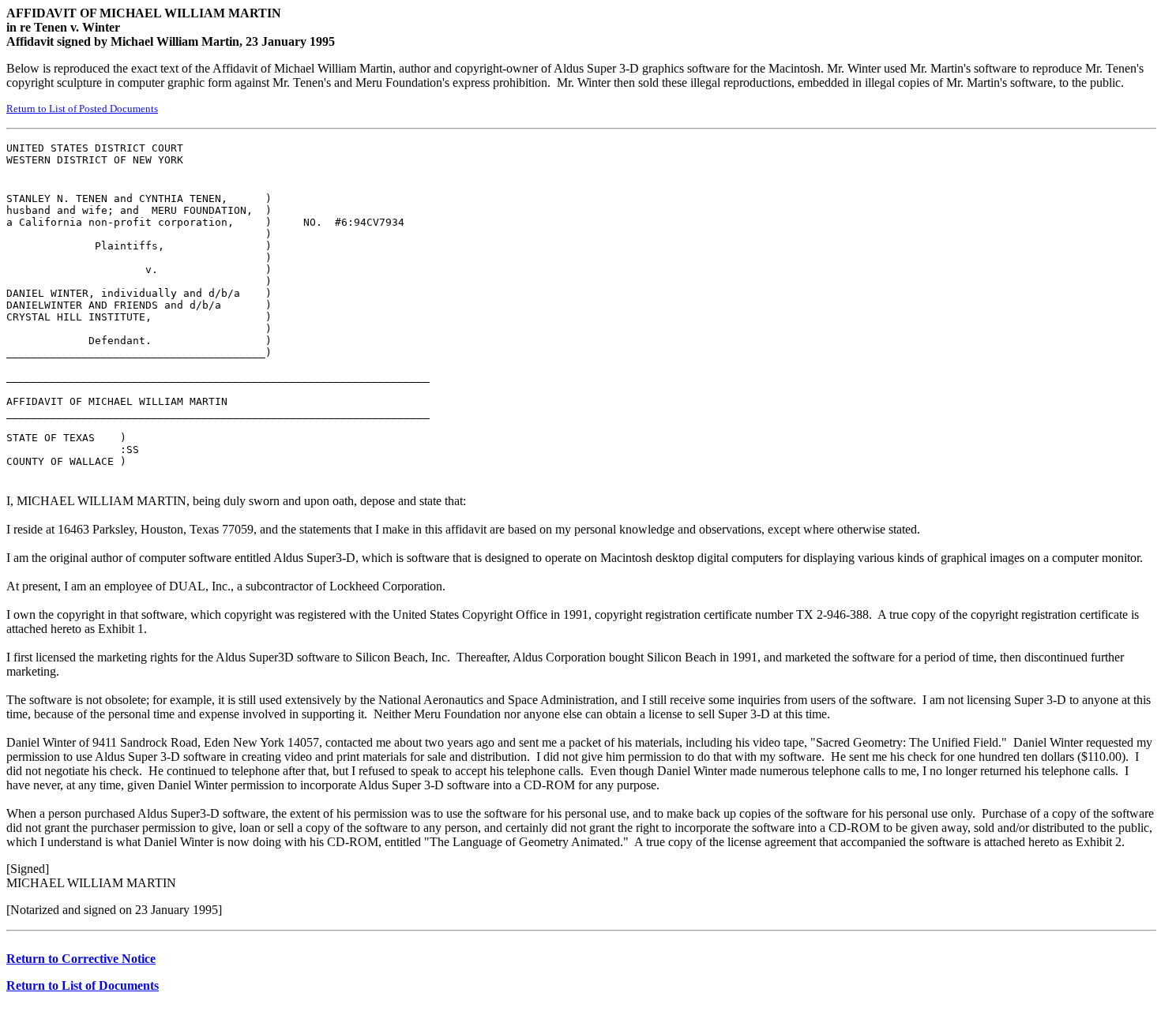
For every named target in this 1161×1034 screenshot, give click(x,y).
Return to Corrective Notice (81, 958)
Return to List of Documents (82, 985)
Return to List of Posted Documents (82, 108)
